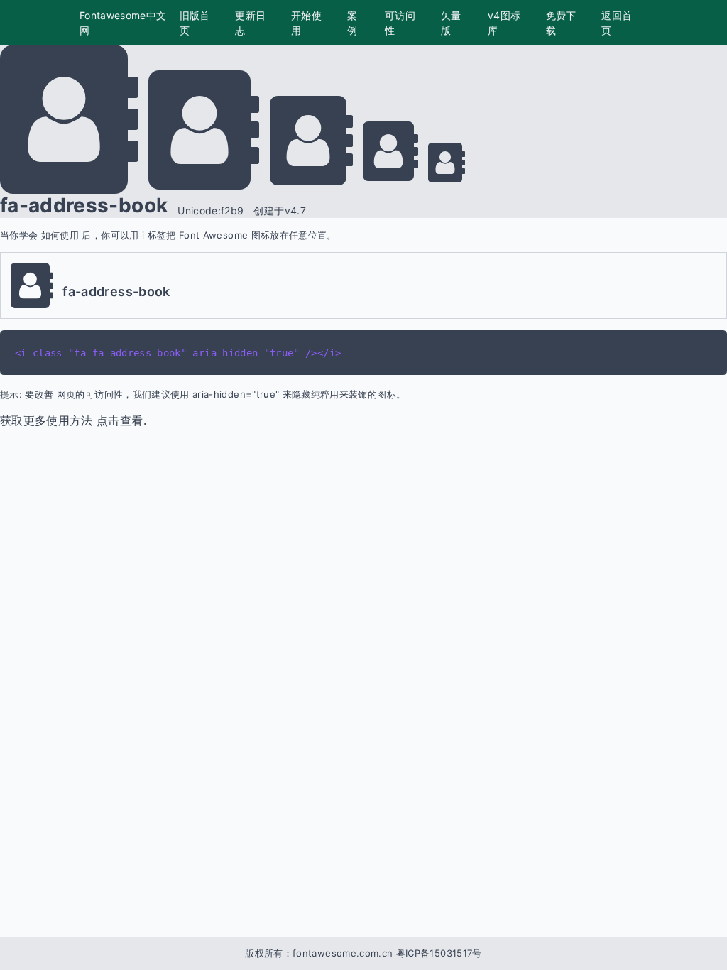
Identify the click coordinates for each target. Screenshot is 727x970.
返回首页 (616, 22)
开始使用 (306, 22)
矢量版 (451, 22)
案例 (352, 22)
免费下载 (561, 22)
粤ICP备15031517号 (439, 953)
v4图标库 (504, 22)
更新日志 (250, 22)
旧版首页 (195, 22)
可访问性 (400, 22)
